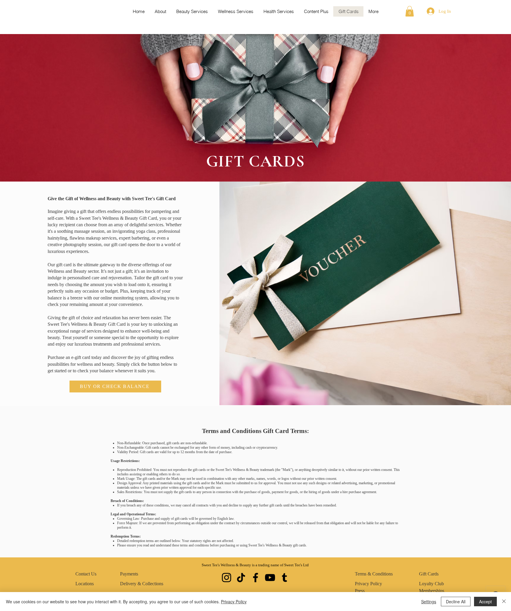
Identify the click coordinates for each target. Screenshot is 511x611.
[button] (409, 11)
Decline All (455, 601)
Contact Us (85, 573)
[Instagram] (226, 577)
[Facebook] (255, 577)
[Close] (503, 601)
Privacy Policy (234, 601)
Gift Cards (429, 573)
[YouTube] (270, 577)
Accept (485, 601)
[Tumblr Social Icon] (284, 577)
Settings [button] (428, 601)
